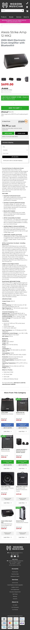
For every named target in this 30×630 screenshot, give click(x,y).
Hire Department (15, 589)
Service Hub (15, 582)
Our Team (15, 605)
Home (2, 24)
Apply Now (8, 133)
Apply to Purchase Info (10, 136)
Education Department (15, 591)
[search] (22, 10)
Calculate (15, 156)
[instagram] (18, 556)
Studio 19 (15, 598)
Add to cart (7, 427)
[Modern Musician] (12, 5)
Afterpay (15, 596)
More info (11, 112)
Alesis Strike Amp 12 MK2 (7, 25)
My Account (15, 571)
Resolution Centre (15, 576)
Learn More (21, 133)
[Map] (27, 7)
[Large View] (3, 79)
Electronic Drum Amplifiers (15, 24)
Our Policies (15, 609)
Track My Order (15, 574)
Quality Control (15, 587)
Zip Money (15, 594)
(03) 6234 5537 (16, 554)
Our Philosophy (15, 607)
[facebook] (12, 556)
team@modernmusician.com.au (16, 552)
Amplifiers (7, 24)
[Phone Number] (27, 3)
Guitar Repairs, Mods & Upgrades (15, 584)
